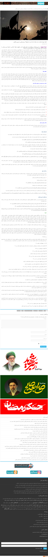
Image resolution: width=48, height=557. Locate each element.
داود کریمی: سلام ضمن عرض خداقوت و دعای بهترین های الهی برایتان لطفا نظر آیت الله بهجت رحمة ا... (30, 493)
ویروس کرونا (23, 509)
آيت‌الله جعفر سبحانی (44, 498)
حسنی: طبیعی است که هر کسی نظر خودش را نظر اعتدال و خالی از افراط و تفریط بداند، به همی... (31, 485)
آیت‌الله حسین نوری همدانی (35, 498)
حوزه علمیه (41, 505)
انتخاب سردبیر (38, 502)
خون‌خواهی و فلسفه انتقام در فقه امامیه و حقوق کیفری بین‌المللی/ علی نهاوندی (34, 454)
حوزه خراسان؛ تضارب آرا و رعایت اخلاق (41, 423)
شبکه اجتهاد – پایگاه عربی (43, 516)
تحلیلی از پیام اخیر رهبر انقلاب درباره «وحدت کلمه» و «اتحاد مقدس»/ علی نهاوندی (33, 444)
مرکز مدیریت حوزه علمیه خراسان (42, 522)
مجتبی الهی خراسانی (24, 506)
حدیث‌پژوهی (46, 505)
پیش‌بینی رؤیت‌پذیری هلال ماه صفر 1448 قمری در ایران (38, 452)
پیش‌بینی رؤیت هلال (19, 509)
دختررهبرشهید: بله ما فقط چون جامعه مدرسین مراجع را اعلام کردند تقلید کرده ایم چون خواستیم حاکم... (30, 491)
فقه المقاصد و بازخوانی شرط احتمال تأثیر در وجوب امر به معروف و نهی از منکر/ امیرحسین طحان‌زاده (30, 429)
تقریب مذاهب (7, 502)
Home (46, 9)
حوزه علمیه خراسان (34, 505)
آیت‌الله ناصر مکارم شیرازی (42, 500)
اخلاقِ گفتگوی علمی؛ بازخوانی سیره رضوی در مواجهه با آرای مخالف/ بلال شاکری (34, 433)
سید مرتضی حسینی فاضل (28, 310)
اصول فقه (13, 500)
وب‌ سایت (44, 338)
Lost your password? (43, 551)
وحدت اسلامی (32, 509)
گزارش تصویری (12, 509)
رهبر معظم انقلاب (13, 505)
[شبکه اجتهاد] (24, 3)
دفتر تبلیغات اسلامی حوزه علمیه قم (42, 520)
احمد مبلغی (26, 500)
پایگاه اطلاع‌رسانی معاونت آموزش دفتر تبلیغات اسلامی (39, 526)
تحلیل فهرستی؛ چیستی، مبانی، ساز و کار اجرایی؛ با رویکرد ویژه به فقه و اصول (34, 457)
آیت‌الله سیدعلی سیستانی (15, 498)
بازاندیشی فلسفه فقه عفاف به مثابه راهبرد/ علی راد (38, 456)
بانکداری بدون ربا (20, 502)
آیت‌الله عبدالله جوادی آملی (7, 498)
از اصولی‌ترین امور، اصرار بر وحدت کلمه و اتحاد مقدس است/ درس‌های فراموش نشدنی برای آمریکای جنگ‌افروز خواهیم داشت (26, 448)
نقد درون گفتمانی (38, 509)
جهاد (44, 310)
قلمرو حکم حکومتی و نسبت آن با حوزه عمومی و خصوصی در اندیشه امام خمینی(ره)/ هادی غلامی (31, 459)
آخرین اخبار (42, 9)
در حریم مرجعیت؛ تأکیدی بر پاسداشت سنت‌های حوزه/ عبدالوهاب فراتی (35, 450)
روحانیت (8, 505)
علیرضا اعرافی (43, 506)
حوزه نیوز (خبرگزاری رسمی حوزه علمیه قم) (41, 524)
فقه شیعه (19, 310)
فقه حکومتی (36, 507)
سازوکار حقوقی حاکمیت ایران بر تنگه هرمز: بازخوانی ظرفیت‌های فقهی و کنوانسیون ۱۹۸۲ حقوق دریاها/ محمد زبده (28, 421)
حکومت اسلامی (20, 505)
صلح (22, 310)
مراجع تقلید (6, 506)
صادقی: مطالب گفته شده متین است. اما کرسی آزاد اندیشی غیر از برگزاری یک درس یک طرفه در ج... (31, 487)
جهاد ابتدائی (40, 310)
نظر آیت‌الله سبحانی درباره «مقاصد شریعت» (40, 431)
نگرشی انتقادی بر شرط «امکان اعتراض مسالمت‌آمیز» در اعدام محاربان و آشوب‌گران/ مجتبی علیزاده (30, 425)
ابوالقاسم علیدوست (33, 500)
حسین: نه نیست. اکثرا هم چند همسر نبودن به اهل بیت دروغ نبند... (36, 489)
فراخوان (39, 507)
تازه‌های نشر (14, 502)
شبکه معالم (46, 518)
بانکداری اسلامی (26, 503)
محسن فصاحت (18, 506)
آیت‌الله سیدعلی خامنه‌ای (25, 498)
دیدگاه (45, 318)
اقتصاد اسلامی (9, 500)
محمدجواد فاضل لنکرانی (12, 507)
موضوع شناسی (43, 509)
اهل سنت (31, 502)
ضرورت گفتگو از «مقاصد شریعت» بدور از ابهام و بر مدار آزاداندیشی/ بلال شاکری (34, 419)
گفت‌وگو (6, 509)
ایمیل (45, 334)
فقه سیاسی (31, 507)
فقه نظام (28, 506)
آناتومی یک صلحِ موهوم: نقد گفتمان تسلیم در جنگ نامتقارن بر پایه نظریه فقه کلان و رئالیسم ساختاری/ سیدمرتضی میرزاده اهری (26, 446)
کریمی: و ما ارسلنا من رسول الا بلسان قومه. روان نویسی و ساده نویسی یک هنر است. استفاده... (32, 483)
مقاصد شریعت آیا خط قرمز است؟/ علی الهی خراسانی (38, 435)
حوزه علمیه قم (26, 505)
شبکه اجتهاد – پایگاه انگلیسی (43, 514)
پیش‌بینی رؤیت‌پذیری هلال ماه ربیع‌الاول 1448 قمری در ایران (37, 436)
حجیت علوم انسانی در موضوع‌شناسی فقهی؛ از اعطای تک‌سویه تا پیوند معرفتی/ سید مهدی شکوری (31, 438)
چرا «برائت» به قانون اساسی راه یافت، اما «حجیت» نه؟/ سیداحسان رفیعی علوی (33, 440)
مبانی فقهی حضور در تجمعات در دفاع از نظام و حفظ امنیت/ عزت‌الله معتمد (34, 442)
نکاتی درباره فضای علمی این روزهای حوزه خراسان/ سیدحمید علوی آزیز (35, 427)
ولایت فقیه (28, 509)
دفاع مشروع (35, 310)
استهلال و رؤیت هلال (20, 500)
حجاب (4, 503)
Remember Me (38, 548)
